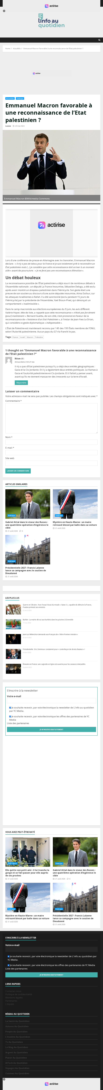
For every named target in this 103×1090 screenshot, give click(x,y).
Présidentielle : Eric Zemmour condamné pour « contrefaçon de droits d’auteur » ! (54, 649)
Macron (30, 337)
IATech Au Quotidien (16, 1062)
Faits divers (12, 863)
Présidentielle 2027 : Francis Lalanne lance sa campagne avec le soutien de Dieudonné (27, 549)
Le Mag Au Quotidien (16, 1047)
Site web (9, 458)
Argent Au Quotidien (16, 1052)
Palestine (39, 337)
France (15, 337)
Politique (20, 98)
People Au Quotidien (16, 1031)
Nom (8, 437)
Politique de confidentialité (18, 994)
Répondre (21, 382)
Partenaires (11, 1000)
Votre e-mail (14, 696)
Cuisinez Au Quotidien (17, 1073)
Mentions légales (14, 997)
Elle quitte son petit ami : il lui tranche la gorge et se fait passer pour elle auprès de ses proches (27, 852)
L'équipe (9, 1004)
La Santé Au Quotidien (17, 1021)
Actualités (10, 98)
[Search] (99, 40)
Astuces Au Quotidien (17, 1026)
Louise (8, 126)
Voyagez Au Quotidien (17, 1068)
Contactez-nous (13, 991)
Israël (22, 337)
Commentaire (13, 400)
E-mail (9, 447)
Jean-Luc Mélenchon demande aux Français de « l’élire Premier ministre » (50, 634)
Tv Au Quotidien (14, 1042)
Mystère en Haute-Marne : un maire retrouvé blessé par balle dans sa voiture (75, 523)
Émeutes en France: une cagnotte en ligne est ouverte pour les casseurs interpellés (54, 664)
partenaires (23, 723)
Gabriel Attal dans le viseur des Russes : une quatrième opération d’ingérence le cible (27, 504)
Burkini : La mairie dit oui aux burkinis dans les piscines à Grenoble (48, 620)
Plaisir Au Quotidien (16, 1057)
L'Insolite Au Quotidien (17, 1036)
